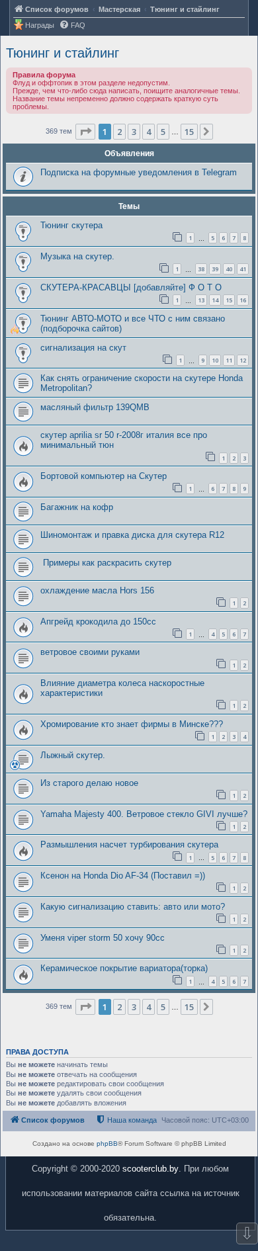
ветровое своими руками (90, 652)
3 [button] (134, 132)
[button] (85, 132)
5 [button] (163, 132)
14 (215, 300)
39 (215, 269)
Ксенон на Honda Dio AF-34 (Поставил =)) (122, 876)
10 (215, 360)
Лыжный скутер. (72, 755)
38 (201, 269)
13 (201, 300)
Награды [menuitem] (39, 25)
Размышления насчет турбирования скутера (129, 844)
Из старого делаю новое (89, 783)
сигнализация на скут (83, 348)
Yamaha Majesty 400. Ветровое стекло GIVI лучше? (143, 814)
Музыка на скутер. (77, 256)
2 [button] (119, 132)
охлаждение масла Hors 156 (97, 590)
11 (229, 360)
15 (229, 300)
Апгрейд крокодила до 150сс (98, 621)
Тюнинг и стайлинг (62, 53)
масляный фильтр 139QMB (95, 407)
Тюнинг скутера (71, 225)
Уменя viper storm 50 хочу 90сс (102, 938)
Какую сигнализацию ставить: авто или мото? (132, 907)
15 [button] (189, 132)
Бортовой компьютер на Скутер (103, 476)
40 (229, 269)
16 (242, 300)
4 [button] (148, 132)
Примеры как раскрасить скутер (105, 563)
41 (242, 269)
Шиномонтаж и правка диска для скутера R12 (132, 535)
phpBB (107, 1143)
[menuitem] (72, 25)
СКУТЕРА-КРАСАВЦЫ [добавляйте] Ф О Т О (131, 287)
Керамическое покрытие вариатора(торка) (124, 968)
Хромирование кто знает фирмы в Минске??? (131, 724)
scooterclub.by (150, 1169)
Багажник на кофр (76, 507)
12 (242, 360)
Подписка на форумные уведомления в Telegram (138, 172)
